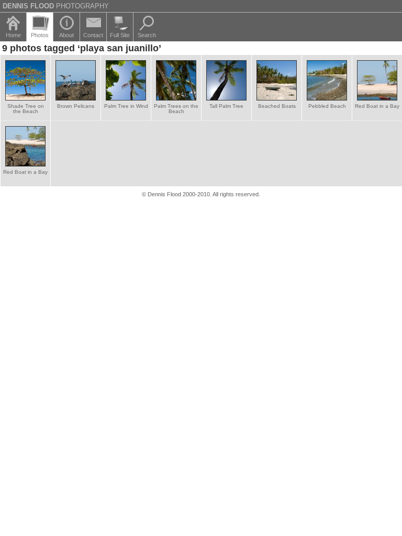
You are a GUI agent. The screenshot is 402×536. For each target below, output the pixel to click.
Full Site (120, 35)
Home (13, 35)
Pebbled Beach (327, 106)
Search (147, 35)
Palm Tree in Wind (126, 106)
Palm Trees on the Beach (176, 108)
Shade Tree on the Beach (25, 108)
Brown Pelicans (75, 106)
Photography (56, 6)
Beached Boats (277, 106)
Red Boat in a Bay (377, 106)
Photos (40, 35)
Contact (93, 35)
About (66, 35)
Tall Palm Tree (226, 106)
